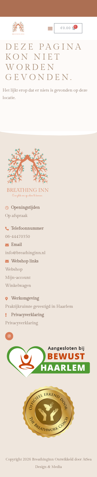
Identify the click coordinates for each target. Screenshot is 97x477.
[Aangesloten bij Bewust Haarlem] (48, 377)
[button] (50, 28)
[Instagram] (9, 336)
